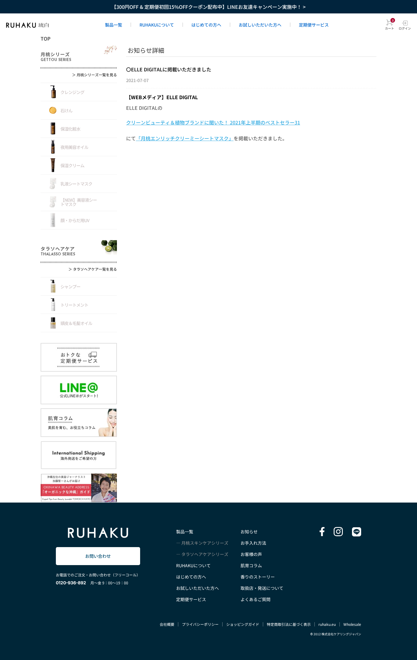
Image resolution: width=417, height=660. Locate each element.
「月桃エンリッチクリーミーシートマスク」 (185, 138)
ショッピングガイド (242, 624)
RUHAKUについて (157, 25)
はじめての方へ (206, 25)
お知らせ (249, 531)
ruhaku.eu (327, 624)
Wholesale (352, 624)
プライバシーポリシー (200, 624)
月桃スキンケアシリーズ (204, 543)
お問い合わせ (98, 556)
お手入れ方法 (253, 543)
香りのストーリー (258, 577)
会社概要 (167, 624)
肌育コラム (251, 565)
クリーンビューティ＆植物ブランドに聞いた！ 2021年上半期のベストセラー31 (213, 122)
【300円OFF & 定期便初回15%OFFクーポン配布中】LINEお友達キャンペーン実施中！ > (208, 6)
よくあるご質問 (255, 599)
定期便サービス (314, 25)
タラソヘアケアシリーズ (204, 554)
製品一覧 (113, 25)
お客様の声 (251, 554)
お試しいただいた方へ (260, 25)
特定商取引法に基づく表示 (289, 624)
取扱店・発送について (262, 588)
